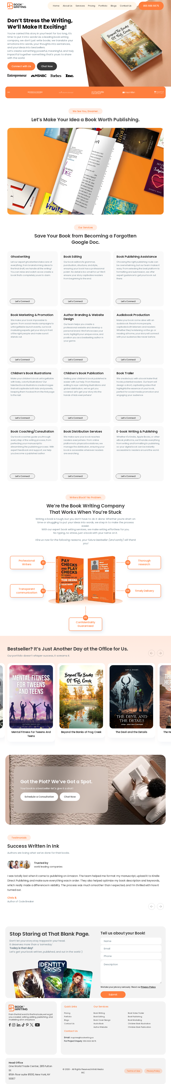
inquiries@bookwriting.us (82, 1037)
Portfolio (103, 5)
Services (80, 5)
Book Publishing (135, 1016)
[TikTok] (23, 1025)
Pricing (91, 5)
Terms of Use (133, 1071)
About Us (67, 5)
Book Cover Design (102, 1020)
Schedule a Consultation (39, 796)
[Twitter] (32, 1025)
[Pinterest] (27, 1025)
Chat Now (47, 66)
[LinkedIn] (19, 1025)
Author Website (100, 1027)
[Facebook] (10, 1025)
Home (56, 5)
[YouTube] (37, 1025)
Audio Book (98, 1023)
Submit (113, 994)
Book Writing (99, 1013)
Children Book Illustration (139, 1023)
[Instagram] (14, 1025)
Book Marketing (135, 1020)
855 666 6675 (151, 5)
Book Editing (99, 1016)
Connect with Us (21, 66)
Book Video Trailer (136, 1013)
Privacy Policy (148, 987)
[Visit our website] (16, 5)
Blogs (114, 5)
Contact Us (125, 5)
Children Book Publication (139, 1027)
